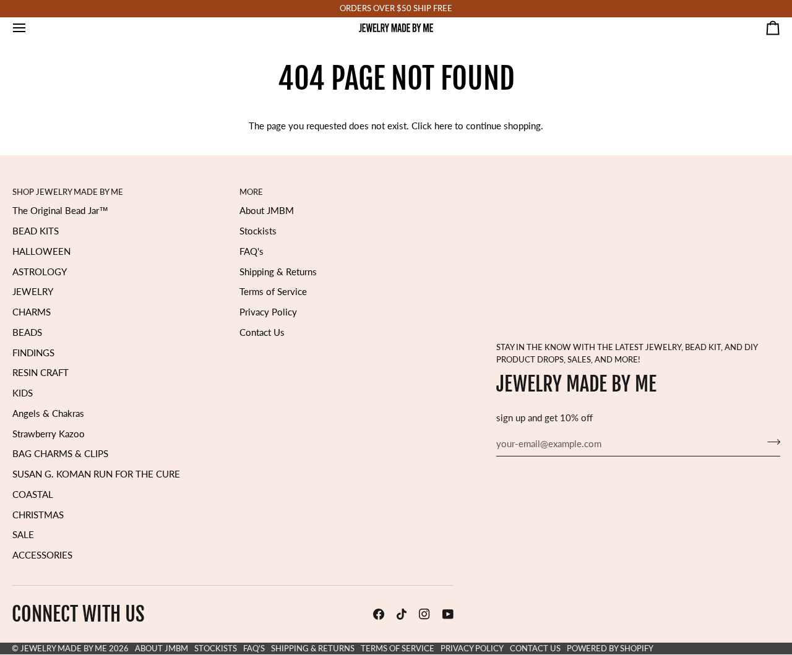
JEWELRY (32, 291)
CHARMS (31, 312)
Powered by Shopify (610, 648)
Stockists (258, 231)
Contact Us (262, 332)
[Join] (770, 442)
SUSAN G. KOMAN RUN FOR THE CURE (96, 474)
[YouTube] (448, 614)
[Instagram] (424, 614)
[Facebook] (378, 614)
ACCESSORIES (42, 555)
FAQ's (251, 251)
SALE (23, 534)
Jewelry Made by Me (63, 648)
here (443, 126)
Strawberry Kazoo (48, 434)
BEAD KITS (35, 231)
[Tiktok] (402, 614)
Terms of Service (273, 291)
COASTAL (32, 494)
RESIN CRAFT (40, 372)
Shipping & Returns (278, 272)
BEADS (27, 332)
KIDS (22, 393)
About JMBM (266, 210)
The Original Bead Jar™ (60, 210)
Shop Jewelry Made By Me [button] (67, 192)
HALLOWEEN (41, 251)
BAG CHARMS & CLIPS (60, 453)
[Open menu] (30, 27)
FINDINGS (33, 353)
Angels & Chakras (48, 413)
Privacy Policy (268, 312)
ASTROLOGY (39, 272)
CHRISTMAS (38, 515)
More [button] (251, 192)
